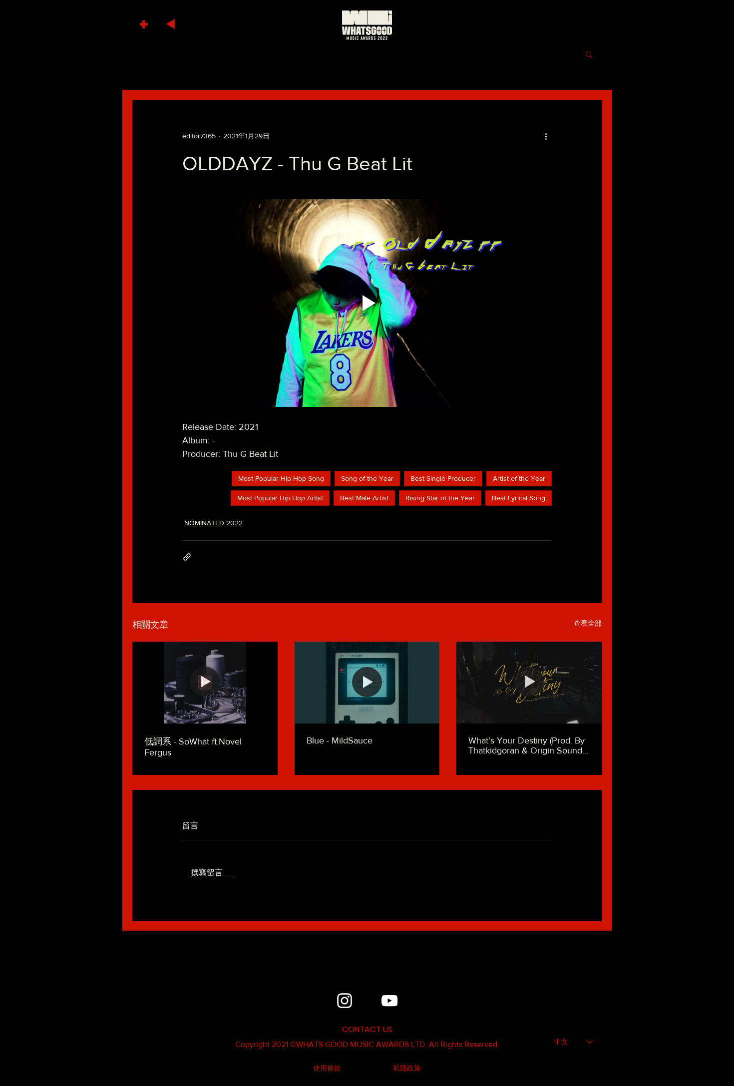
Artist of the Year (519, 478)
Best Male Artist (364, 498)
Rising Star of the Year (440, 498)
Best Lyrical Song (518, 498)
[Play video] (367, 303)
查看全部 (588, 623)
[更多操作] (546, 136)
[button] (145, 21)
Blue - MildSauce (339, 740)
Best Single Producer (443, 478)
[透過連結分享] (187, 557)
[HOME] (367, 25)
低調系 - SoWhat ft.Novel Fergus (193, 746)
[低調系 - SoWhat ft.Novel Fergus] (205, 682)
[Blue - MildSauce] (367, 683)
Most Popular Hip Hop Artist (280, 498)
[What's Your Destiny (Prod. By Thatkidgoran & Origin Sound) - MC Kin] (529, 682)
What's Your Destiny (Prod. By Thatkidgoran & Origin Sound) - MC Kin (528, 745)
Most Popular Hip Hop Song (281, 478)
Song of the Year (367, 478)
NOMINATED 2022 (213, 523)
